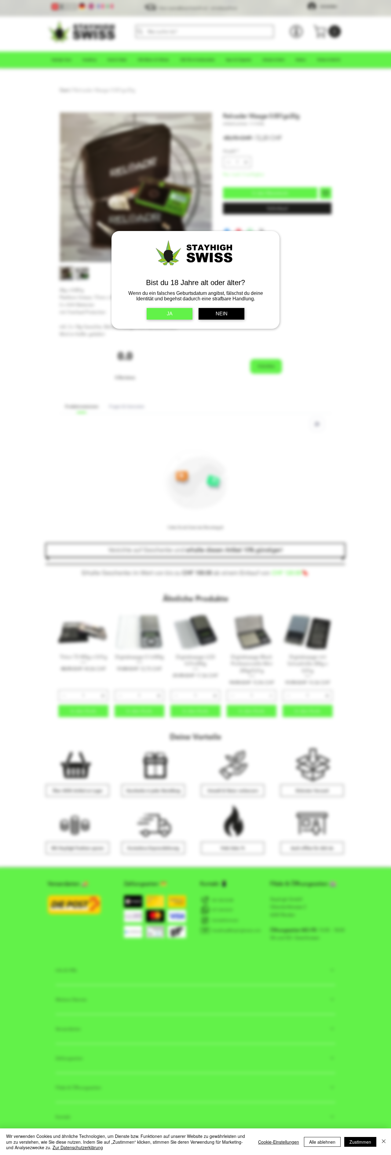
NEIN (222, 313)
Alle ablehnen (322, 1142)
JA (170, 313)
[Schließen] (383, 1141)
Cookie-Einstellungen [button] (278, 1142)
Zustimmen (360, 1142)
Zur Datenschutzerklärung (78, 1147)
